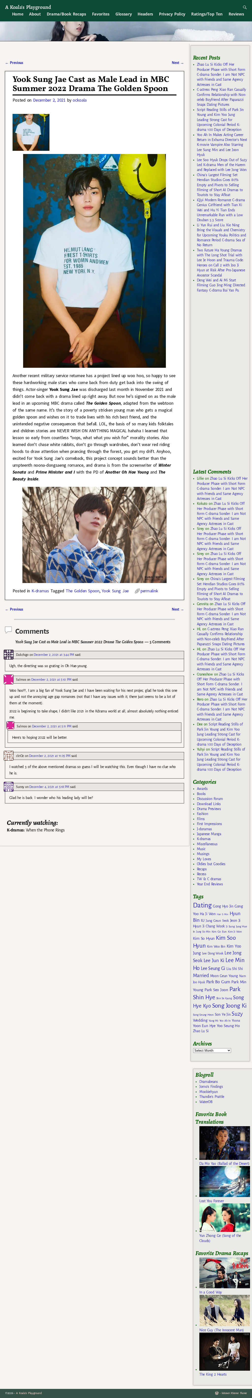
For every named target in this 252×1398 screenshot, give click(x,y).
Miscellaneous (207, 844)
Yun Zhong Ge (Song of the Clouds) (220, 1238)
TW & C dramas (209, 879)
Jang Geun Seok (217, 920)
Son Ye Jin (223, 1014)
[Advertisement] (222, 383)
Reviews (236, 14)
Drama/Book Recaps (66, 14)
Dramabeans (208, 1082)
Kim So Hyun (204, 938)
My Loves (204, 859)
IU (203, 920)
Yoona (236, 1020)
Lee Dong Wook (212, 953)
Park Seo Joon (216, 990)
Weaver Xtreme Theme (234, 1393)
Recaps (202, 869)
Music (201, 849)
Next (178, 63)
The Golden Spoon (82, 591)
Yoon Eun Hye (204, 1026)
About (35, 14)
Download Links (209, 804)
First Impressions (209, 824)
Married (201, 975)
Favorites (101, 14)
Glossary (123, 14)
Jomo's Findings (211, 1087)
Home (17, 14)
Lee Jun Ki (214, 960)
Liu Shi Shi (234, 969)
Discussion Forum (210, 799)
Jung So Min (203, 931)
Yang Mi (213, 1020)
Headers (145, 14)
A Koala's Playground (28, 7)
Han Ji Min (222, 914)
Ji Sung (230, 926)
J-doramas (204, 829)
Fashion (202, 814)
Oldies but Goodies (211, 864)
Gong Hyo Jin (223, 906)
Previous (14, 63)
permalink (149, 591)
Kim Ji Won (235, 931)
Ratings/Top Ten (207, 14)
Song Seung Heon (203, 1014)
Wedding (200, 1020)
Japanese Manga (209, 834)
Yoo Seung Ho (228, 1026)
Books (201, 794)
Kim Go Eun (219, 931)
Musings (203, 854)
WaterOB (206, 1102)
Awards (202, 789)
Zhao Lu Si (201, 1031)
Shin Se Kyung (224, 998)
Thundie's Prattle (211, 1097)
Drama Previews (209, 809)
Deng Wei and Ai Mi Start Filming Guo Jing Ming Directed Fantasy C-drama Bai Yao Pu (221, 285)
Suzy (237, 1014)
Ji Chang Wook (214, 926)
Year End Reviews (210, 884)
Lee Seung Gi (213, 968)
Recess (201, 874)
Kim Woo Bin (216, 946)
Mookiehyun (208, 1092)
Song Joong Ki (229, 1005)
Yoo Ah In (225, 1020)
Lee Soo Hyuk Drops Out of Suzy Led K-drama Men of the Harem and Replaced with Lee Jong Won (222, 165)
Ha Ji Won (208, 914)
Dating (202, 905)
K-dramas (40, 591)
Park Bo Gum (218, 982)
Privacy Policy (172, 14)
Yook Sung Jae (115, 591)
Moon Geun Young (224, 976)
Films (201, 819)
